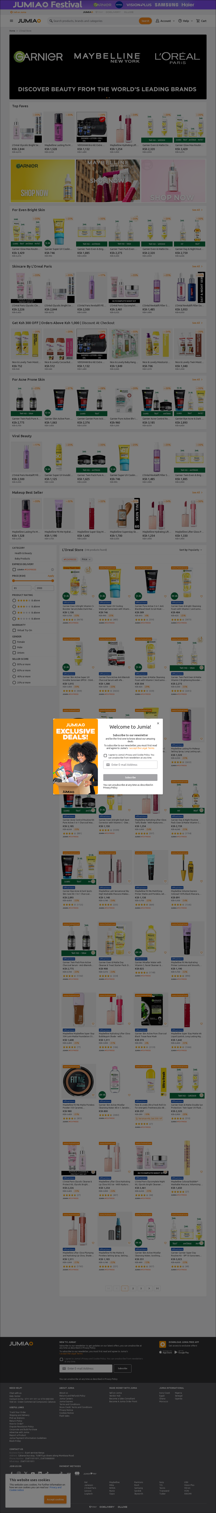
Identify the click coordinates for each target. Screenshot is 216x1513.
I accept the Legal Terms (141, 748)
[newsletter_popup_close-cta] (158, 723)
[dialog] (108, 756)
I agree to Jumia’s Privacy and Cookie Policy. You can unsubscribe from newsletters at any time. (131, 756)
